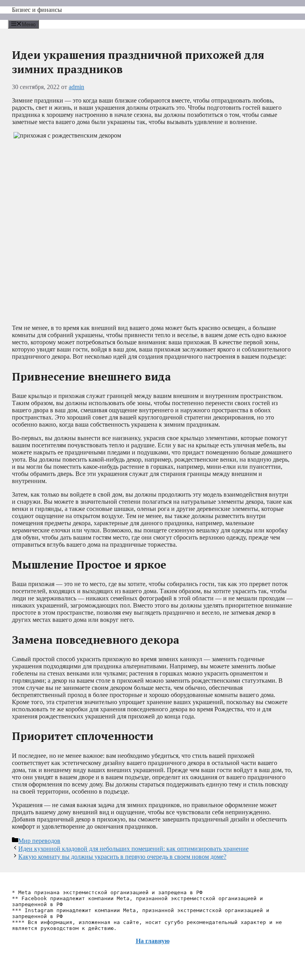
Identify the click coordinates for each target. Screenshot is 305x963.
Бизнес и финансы (37, 9)
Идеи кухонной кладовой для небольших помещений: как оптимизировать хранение (133, 848)
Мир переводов (39, 840)
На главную (153, 941)
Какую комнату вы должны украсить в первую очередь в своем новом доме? (122, 856)
